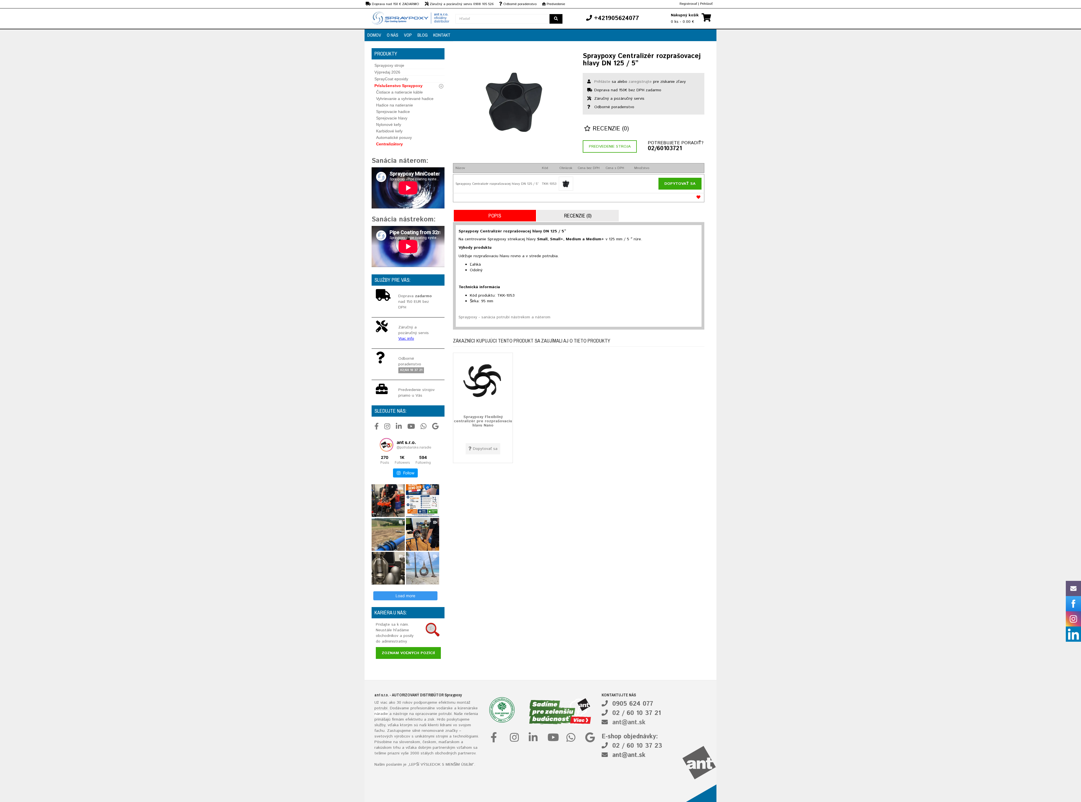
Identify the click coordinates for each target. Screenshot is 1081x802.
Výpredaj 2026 (387, 72)
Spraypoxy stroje (389, 65)
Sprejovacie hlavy (391, 118)
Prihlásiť (706, 3)
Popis (494, 215)
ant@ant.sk (629, 722)
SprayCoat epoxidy (391, 79)
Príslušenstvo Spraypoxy (398, 85)
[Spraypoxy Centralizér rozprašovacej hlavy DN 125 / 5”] (513, 101)
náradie (381, 714)
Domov (374, 35)
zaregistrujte (640, 82)
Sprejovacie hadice (393, 111)
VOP (408, 35)
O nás (392, 35)
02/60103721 (665, 149)
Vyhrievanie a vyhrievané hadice (405, 98)
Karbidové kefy (389, 131)
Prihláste (602, 82)
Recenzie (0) (610, 129)
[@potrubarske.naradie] (386, 444)
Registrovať (688, 3)
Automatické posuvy (394, 137)
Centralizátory (389, 144)
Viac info (406, 338)
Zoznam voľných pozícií (408, 653)
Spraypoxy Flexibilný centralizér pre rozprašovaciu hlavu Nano (483, 421)
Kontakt (441, 35)
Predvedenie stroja (610, 146)
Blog (422, 35)
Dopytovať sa (680, 183)
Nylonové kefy (388, 124)
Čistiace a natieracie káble (399, 92)
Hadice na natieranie (394, 105)
